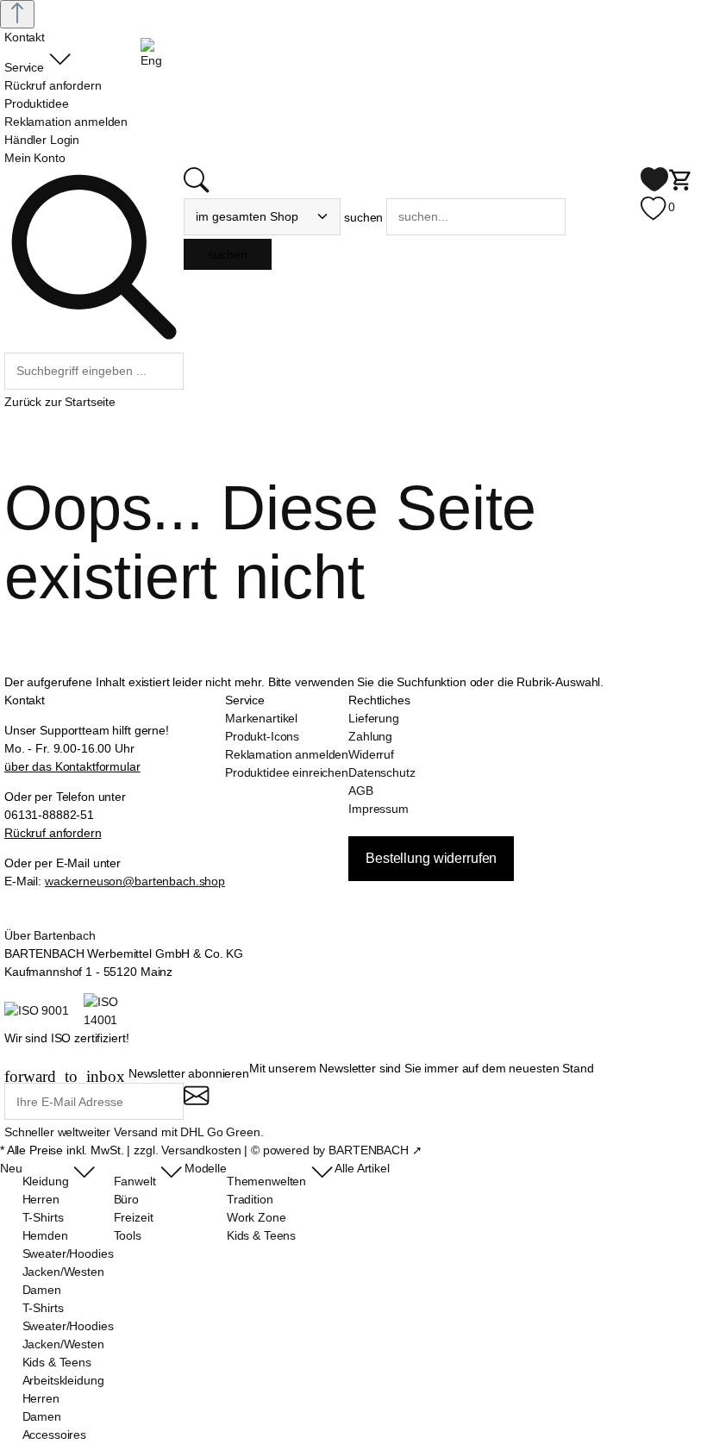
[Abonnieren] (196, 1103)
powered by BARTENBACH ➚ (342, 1150)
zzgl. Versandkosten (187, 1150)
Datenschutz (381, 772)
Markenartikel (261, 718)
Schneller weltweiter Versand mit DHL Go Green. (134, 1132)
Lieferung (373, 718)
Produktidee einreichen (286, 772)
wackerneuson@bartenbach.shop (135, 881)
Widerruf (371, 754)
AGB (360, 790)
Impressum (378, 809)
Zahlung (370, 736)
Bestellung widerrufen (431, 858)
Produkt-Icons (262, 736)
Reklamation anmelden (286, 754)
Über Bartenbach (50, 935)
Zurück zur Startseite (60, 402)
